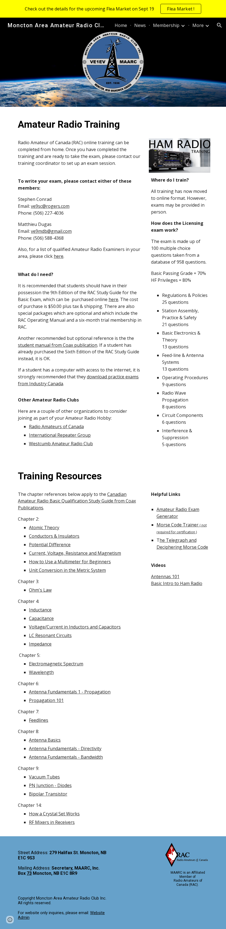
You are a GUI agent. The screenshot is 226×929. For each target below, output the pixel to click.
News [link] (140, 25)
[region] (113, 9)
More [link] (198, 25)
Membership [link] (166, 25)
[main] (80, 124)
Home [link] (121, 25)
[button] (219, 25)
